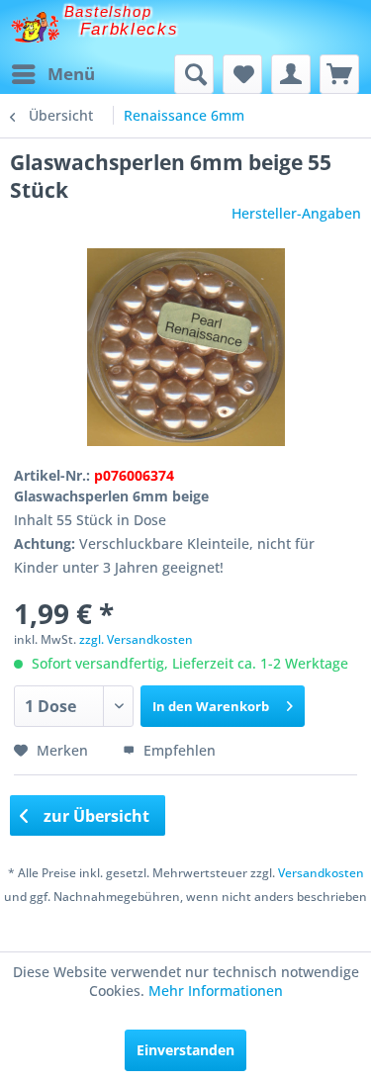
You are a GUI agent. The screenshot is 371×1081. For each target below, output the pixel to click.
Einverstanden (185, 1049)
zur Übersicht (94, 816)
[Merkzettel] (242, 74)
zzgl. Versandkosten (136, 639)
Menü (71, 73)
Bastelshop (107, 11)
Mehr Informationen (215, 990)
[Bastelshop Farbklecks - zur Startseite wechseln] (35, 27)
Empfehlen (177, 750)
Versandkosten (321, 872)
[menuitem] (52, 74)
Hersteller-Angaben (296, 213)
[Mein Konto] (291, 74)
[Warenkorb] (339, 74)
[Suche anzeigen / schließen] (194, 74)
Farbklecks (129, 29)
